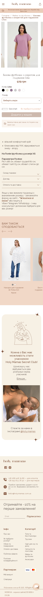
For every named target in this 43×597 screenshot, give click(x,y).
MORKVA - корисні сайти (15, 592)
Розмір (5, 95)
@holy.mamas (28, 431)
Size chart (13, 109)
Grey (12, 285)
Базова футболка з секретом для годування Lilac (21, 18)
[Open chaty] (36, 586)
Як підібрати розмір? (31, 109)
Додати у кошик (21, 114)
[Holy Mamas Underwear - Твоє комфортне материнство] (21, 4)
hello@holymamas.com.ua (19, 493)
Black (3, 90)
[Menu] (3, 4)
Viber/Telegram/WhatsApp (16, 203)
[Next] (10, 232)
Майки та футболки (21, 16)
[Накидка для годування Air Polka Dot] (16, 259)
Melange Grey (15, 90)
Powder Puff (19, 90)
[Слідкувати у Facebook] (6, 468)
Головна (5, 16)
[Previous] (4, 232)
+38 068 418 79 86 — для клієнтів (23, 478)
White (23, 90)
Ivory (7, 90)
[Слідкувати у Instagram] (10, 468)
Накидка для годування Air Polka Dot (13, 289)
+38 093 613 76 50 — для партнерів (23, 480)
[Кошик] (40, 4)
